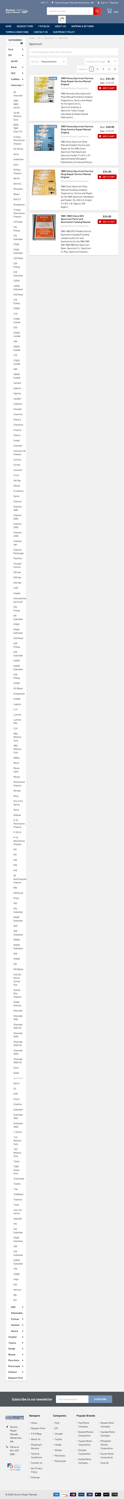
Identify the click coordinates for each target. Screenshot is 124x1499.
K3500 (16, 683)
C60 (15, 341)
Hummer (15, 1325)
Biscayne (18, 188)
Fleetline (17, 558)
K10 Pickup (16, 609)
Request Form (25, 26)
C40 (15, 313)
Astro (16, 154)
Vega (15, 1279)
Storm (16, 1099)
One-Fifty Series (18, 803)
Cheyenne (18, 424)
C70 (15, 355)
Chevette (18, 414)
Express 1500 (17, 508)
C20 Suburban (18, 274)
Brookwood (18, 204)
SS (14, 1088)
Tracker (17, 1183)
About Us (60, 26)
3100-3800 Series (16, 104)
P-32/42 (17, 832)
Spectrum (18, 1078)
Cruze (16, 475)
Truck (16, 1204)
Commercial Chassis (19, 453)
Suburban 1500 (18, 1116)
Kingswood (18, 693)
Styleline (17, 1104)
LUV (15, 728)
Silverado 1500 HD (18, 1026)
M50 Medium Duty (17, 737)
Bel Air (16, 178)
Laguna (17, 704)
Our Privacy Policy (64, 32)
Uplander (17, 1218)
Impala (16, 593)
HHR (15, 587)
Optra (16, 809)
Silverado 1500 (18, 1017)
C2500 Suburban (18, 288)
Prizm (16, 898)
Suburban (18, 1109)
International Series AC (19, 600)
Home (8, 26)
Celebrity (17, 403)
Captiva (17, 393)
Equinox (17, 501)
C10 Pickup (16, 229)
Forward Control (17, 565)
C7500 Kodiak (16, 362)
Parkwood (18, 892)
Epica (16, 496)
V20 (15, 1246)
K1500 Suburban (18, 631)
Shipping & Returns (82, 26)
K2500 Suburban (18, 668)
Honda (11, 1348)
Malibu (16, 757)
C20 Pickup (16, 265)
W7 (14, 1300)
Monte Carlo (16, 770)
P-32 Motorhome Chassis (19, 823)
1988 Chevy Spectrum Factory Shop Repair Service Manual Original (77, 81)
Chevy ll (17, 419)
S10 (15, 964)
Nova (15, 795)
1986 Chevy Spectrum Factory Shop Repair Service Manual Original (77, 174)
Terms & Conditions (16, 32)
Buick (14, 67)
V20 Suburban (18, 1253)
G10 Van (17, 572)
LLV (15, 709)
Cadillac (15, 79)
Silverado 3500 (18, 1052)
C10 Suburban (18, 237)
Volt (15, 1284)
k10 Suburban (18, 617)
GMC (13, 1307)
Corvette (17, 470)
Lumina (17, 714)
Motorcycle (14, 1366)
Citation (17, 430)
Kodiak (16, 698)
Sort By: (35, 61)
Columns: (83, 69)
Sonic (16, 1067)
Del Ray (17, 480)
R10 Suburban (18, 910)
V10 (15, 1223)
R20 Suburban (18, 933)
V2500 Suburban (18, 1262)
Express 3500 (17, 525)
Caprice (17, 388)
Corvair (16, 464)
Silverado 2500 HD (18, 1043)
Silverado (18, 1010)
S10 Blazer (18, 969)
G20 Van (17, 577)
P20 (15, 860)
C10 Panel (18, 221)
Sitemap (35, 1477)
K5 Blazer (18, 688)
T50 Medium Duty (17, 1152)
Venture (17, 1289)
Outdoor (12, 1372)
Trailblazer (18, 1194)
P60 (15, 887)
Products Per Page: (96, 61)
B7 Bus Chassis (17, 171)
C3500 (16, 308)
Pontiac (15, 1319)
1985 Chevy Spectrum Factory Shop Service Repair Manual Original (77, 129)
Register (114, 2)
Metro (16, 762)
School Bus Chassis (17, 993)
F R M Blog (44, 26)
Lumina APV (17, 721)
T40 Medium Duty (17, 1140)
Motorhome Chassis (19, 784)
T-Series (17, 1132)
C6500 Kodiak (16, 348)
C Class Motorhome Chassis (19, 213)
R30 (15, 953)
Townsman (18, 1178)
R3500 (16, 958)
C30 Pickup (16, 301)
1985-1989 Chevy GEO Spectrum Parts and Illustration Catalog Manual (75, 218)
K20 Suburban (18, 654)
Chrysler (12, 1337)
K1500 (16, 624)
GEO (13, 73)
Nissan (11, 1354)
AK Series (18, 148)
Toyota (12, 1342)
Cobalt (16, 440)
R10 (15, 903)
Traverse (17, 1199)
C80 (15, 369)
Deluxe (16, 485)
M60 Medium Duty (17, 749)
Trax (15, 1189)
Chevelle (17, 409)
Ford (10, 49)
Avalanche (18, 159)
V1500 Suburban (18, 1239)
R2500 (16, 939)
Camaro (17, 382)
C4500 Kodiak (16, 320)
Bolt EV (17, 199)
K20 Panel (18, 638)
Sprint (16, 1083)
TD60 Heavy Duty (16, 1170)
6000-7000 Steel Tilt (17, 128)
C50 (15, 327)
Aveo (15, 164)
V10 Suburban (18, 1231)
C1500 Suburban (18, 251)
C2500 (16, 280)
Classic (17, 435)
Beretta (17, 183)
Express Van (17, 543)
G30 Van (17, 582)
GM (9, 55)
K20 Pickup (16, 645)
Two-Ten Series (17, 1212)
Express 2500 (17, 517)
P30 (15, 865)
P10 (15, 849)
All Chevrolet (18, 94)
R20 (15, 925)
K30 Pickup (16, 676)
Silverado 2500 (18, 1035)
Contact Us (41, 32)
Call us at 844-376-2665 (14, 1450)
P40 (15, 870)
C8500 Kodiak (16, 376)
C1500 (16, 244)
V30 (15, 1268)
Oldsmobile (17, 1313)
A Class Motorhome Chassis (19, 140)
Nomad (17, 790)
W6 (15, 1295)
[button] (14, 1467)
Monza (16, 776)
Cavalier (17, 398)
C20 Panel (18, 258)
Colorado (17, 445)
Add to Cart (109, 88)
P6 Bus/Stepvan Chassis (19, 879)
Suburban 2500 (18, 1125)
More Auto (13, 1360)
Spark (16, 1072)
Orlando (17, 815)
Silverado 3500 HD (18, 1061)
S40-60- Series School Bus (17, 979)
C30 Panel (18, 294)
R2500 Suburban (18, 947)
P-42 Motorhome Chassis (19, 841)
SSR (15, 1093)
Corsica (17, 459)
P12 (15, 854)
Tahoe (16, 1161)
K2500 (16, 660)
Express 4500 (17, 534)
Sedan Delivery (17, 1004)
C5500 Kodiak (16, 334)
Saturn (14, 1331)
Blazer (16, 194)
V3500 (16, 1274)
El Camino (18, 491)
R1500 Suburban (18, 919)
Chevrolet (16, 85)
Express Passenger (18, 551)
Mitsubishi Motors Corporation (107, 1444)
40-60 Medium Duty (17, 116)
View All (104, 1462)
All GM (14, 61)
